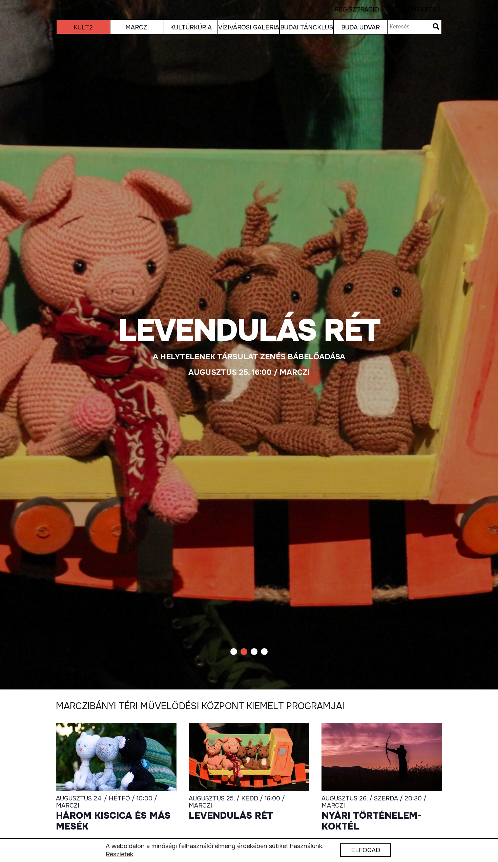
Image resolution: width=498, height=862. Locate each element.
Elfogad (365, 850)
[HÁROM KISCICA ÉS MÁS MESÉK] (116, 757)
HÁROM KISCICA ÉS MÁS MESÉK (113, 821)
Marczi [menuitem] (137, 27)
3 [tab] (254, 651)
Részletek (119, 854)
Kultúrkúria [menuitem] (191, 27)
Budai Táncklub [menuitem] (306, 27)
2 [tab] (244, 651)
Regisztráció (356, 9)
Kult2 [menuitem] (83, 27)
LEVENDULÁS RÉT (231, 816)
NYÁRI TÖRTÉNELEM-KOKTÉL (371, 821)
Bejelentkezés (409, 9)
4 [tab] (264, 651)
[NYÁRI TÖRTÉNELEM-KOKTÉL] (381, 757)
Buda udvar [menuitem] (360, 27)
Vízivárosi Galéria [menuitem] (248, 27)
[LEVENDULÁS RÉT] (249, 344)
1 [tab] (233, 651)
